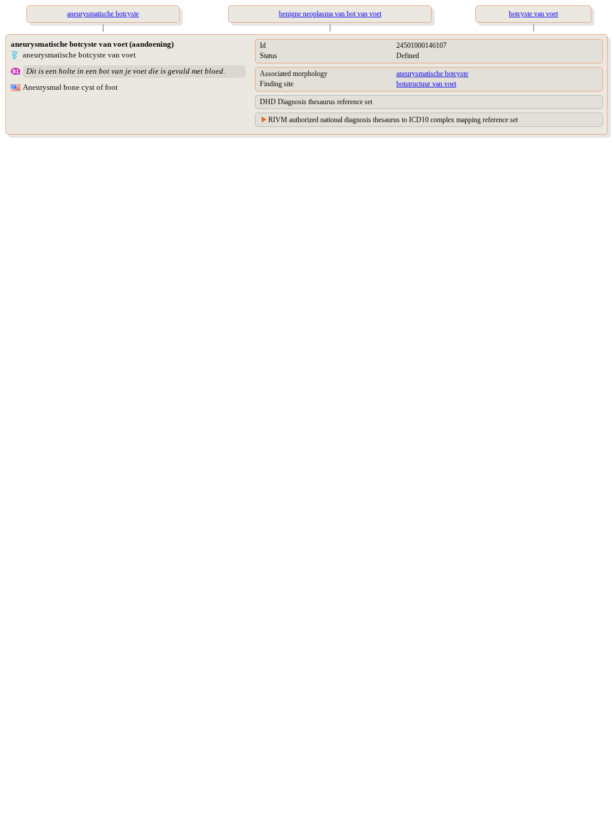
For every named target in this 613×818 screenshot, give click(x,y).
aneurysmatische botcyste (432, 73)
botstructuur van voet (426, 84)
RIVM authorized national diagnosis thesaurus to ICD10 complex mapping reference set (393, 120)
